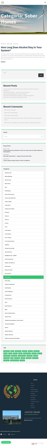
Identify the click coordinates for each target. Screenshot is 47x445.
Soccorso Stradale (34, 391)
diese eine (30, 351)
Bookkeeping (8, 190)
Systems (22, 358)
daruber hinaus (18, 351)
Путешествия (8, 316)
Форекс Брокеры (9, 331)
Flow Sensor (13, 110)
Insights (20, 353)
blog (6, 187)
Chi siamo (33, 385)
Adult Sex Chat (8, 172)
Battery (12, 351)
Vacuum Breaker (14, 112)
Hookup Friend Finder (9, 248)
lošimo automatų (7, 355)
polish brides (7, 266)
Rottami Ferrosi (34, 395)
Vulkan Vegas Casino (14, 360)
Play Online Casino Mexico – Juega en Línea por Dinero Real (16, 92)
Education (7, 212)
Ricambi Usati (33, 399)
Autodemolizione (34, 389)
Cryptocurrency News (9, 208)
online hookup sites (9, 259)
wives (6, 302)
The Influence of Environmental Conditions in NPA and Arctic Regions (26, 122)
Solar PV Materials (9, 291)
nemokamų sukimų (22, 355)
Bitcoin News (8, 183)
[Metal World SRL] (5, 2)
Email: (25, 414)
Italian (35, 443)
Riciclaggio (33, 393)
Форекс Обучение (9, 334)
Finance (10, 353)
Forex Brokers (8, 230)
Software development (10, 284)
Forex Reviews (8, 234)
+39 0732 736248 (32, 412)
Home (2, 25)
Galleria (32, 405)
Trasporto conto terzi (35, 401)
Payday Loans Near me (10, 262)
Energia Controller (14, 115)
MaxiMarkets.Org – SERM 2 (11, 255)
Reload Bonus (29, 355)
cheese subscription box (10, 198)
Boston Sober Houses (9, 194)
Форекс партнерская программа (12, 338)
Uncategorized (8, 295)
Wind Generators (8, 298)
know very (39, 353)
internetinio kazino (27, 353)
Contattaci (33, 407)
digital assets (36, 351)
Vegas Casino (35, 358)
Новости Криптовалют (10, 313)
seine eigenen (6, 358)
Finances (7, 216)
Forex (6, 226)
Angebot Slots (6, 351)
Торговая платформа (9, 323)
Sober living (7, 280)
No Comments (15, 43)
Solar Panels (17, 358)
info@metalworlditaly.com (32, 414)
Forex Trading (8, 237)
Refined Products (8, 270)
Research (35, 355)
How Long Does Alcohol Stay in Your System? (21, 49)
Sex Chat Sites (8, 273)
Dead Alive (24, 351)
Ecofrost (32, 403)
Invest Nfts (34, 353)
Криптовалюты (8, 306)
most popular (14, 355)
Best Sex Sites (8, 180)
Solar (12, 358)
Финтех (6, 327)
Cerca (4, 72)
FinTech (6, 223)
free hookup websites (9, 241)
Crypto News (7, 205)
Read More (3, 61)
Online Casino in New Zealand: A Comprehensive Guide (15, 97)
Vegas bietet (28, 358)
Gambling (7, 244)
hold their (15, 353)
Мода (6, 309)
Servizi (32, 387)
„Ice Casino (22, 360)
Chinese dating (8, 201)
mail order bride (8, 252)
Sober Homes (3, 43)
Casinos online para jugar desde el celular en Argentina (15, 94)
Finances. (7, 219)
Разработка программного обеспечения (14, 320)
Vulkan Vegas (6, 360)
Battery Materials (8, 176)
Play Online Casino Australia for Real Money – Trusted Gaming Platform (18, 95)
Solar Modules (8, 288)
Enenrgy (5, 353)
